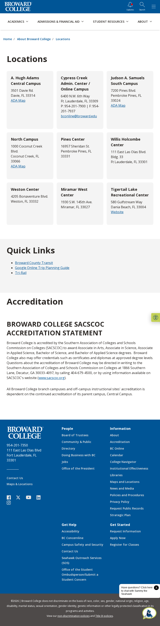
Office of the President (78, 468)
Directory (68, 448)
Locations (63, 39)
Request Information (125, 531)
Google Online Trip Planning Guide (42, 267)
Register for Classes (124, 545)
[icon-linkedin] (40, 497)
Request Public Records (127, 508)
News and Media (122, 488)
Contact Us (15, 478)
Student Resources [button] (108, 22)
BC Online (117, 448)
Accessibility (70, 531)
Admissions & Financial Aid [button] (59, 22)
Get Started (120, 524)
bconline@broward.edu (79, 116)
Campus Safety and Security (82, 545)
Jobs (65, 462)
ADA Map (18, 100)
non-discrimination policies (74, 616)
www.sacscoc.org (52, 378)
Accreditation (120, 442)
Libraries (116, 475)
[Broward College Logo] (18, 7)
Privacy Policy (119, 502)
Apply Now (117, 538)
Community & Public (76, 442)
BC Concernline (72, 538)
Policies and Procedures (127, 495)
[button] (155, 317)
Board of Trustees (75, 435)
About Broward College (34, 39)
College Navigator (123, 462)
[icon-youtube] (30, 497)
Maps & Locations (19, 484)
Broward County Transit (34, 262)
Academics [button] (16, 22)
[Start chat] (149, 613)
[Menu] (153, 6)
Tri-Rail (20, 272)
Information (120, 428)
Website (117, 212)
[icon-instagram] (11, 502)
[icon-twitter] (20, 497)
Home (7, 39)
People (67, 428)
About (114, 435)
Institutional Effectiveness (129, 468)
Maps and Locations (124, 482)
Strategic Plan (120, 515)
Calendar (116, 455)
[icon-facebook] (11, 497)
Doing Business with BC (78, 455)
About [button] (143, 22)
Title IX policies (104, 616)
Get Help (69, 524)
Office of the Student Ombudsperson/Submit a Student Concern (80, 574)
